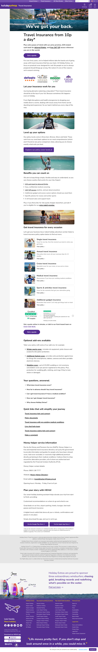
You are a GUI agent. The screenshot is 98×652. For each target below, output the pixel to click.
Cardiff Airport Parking (42, 616)
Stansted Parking (41, 608)
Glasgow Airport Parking (42, 620)
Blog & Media (75, 616)
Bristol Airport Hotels (60, 623)
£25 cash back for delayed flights (36, 184)
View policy (40, 246)
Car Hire (28, 614)
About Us (74, 603)
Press (73, 608)
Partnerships (75, 614)
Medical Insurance (30, 612)
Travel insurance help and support (37, 414)
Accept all (92, 649)
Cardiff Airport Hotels (60, 616)
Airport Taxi (28, 623)
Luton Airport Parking (42, 610)
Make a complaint (31, 435)
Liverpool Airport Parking (43, 618)
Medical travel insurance (47, 276)
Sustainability (75, 610)
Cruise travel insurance (46, 263)
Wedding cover (32, 365)
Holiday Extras (9, 6)
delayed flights (40, 47)
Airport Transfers (30, 616)
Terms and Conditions (77, 625)
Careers (74, 605)
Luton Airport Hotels (60, 610)
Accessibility (75, 612)
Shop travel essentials (77, 618)
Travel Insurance (30, 610)
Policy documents (31, 418)
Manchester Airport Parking (43, 612)
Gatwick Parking (40, 603)
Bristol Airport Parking (42, 623)
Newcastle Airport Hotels (61, 627)
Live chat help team (32, 426)
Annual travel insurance (47, 251)
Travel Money (29, 620)
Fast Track (28, 625)
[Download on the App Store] (12, 637)
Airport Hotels (29, 605)
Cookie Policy (75, 627)
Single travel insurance (46, 239)
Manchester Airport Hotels (61, 612)
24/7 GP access (30, 190)
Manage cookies (83, 649)
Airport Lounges (30, 608)
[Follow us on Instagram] (11, 625)
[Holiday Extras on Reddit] (21, 625)
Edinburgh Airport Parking (43, 625)
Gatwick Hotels (58, 603)
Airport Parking (29, 603)
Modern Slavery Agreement (78, 633)
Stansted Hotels (59, 608)
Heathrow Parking (41, 605)
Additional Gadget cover (36, 356)
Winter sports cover (34, 349)
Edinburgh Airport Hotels (61, 625)
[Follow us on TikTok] (15, 625)
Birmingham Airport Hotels (61, 614)
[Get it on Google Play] (12, 640)
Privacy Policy (75, 629)
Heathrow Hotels (59, 605)
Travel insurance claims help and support (40, 431)
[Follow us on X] (8, 625)
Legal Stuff (75, 631)
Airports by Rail (29, 618)
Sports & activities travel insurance (51, 288)
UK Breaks (28, 627)
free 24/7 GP (55, 47)
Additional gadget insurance (49, 300)
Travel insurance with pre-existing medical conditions (44, 422)
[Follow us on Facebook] (5, 625)
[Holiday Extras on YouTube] (18, 625)
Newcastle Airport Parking (43, 627)
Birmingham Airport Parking (43, 614)
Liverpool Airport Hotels (61, 618)
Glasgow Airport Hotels (61, 620)
